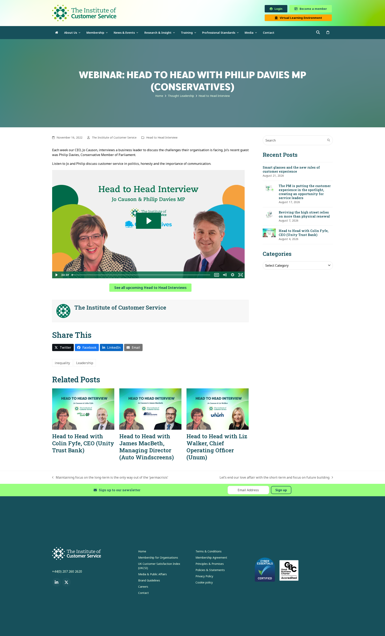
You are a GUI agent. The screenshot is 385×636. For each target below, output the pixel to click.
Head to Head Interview (161, 138)
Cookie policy (204, 583)
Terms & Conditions (209, 552)
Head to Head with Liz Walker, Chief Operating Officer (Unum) (216, 447)
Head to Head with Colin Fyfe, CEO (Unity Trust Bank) (83, 444)
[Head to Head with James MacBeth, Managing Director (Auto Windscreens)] (150, 409)
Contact (143, 593)
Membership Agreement (211, 558)
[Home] (56, 33)
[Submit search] (328, 141)
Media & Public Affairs (152, 575)
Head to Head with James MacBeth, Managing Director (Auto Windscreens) (146, 447)
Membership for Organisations (158, 558)
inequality (62, 364)
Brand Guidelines (149, 581)
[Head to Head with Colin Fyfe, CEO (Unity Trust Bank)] (83, 409)
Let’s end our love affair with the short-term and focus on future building (274, 478)
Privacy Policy (204, 577)
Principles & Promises (210, 564)
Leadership (84, 364)
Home (142, 552)
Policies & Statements (210, 571)
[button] (328, 33)
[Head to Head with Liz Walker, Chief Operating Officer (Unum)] (217, 409)
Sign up (281, 491)
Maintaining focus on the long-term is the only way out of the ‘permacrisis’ (110, 478)
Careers (143, 587)
